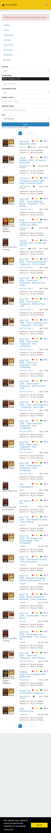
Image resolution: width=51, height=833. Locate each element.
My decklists (8, 55)
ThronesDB (11, 4)
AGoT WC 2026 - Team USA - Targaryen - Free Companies (28, 364)
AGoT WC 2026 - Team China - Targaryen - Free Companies (29, 342)
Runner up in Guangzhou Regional (31, 691)
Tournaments (9, 35)
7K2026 (22, 525)
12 (30, 133)
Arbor (21, 490)
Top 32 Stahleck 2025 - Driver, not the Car (32, 243)
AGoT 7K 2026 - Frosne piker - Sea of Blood (33, 615)
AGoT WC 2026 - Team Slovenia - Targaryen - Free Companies (30, 467)
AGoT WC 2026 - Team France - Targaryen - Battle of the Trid (32, 385)
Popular (6, 25)
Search (8, 60)
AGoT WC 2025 (25, 661)
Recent (6, 30)
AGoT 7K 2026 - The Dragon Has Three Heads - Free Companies (31, 539)
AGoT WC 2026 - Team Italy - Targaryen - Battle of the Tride (32, 282)
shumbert (23, 228)
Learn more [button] (8, 829)
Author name (7, 97)
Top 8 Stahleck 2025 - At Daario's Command (32, 160)
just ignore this (25, 501)
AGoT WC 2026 (25, 209)
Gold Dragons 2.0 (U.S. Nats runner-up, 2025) (30, 222)
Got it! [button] (39, 825)
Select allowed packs (10, 127)
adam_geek (23, 696)
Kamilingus (23, 506)
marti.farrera (24, 186)
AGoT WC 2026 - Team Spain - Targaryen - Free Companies (29, 446)
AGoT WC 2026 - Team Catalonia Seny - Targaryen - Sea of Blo (33, 322)
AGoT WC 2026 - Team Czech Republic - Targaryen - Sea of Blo (33, 404)
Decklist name (8, 106)
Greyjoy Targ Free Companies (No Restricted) (32, 674)
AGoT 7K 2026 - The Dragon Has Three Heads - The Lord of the (32, 635)
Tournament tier (9, 88)
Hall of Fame (8, 45)
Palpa (21, 248)
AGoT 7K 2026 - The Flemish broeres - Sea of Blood (33, 519)
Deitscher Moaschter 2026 (27, 142)
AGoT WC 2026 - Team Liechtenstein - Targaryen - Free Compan (33, 262)
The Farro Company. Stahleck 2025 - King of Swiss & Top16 (32, 180)
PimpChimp (23, 680)
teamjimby (23, 166)
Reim (21, 147)
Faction (5, 66)
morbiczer (23, 714)
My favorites (8, 50)
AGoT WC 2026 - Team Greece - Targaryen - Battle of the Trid (32, 303)
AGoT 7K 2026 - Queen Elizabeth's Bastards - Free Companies (33, 597)
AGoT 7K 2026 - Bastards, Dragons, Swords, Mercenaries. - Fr (32, 578)
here (28, 17)
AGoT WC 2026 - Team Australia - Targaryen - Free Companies (31, 424)
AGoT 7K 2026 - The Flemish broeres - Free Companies (33, 559)
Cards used (6, 75)
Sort (3, 115)
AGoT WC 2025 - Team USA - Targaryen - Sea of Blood (32, 655)
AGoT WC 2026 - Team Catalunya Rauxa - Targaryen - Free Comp (31, 202)
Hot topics (8, 40)
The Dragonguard (26, 485)
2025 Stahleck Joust (26, 710)
